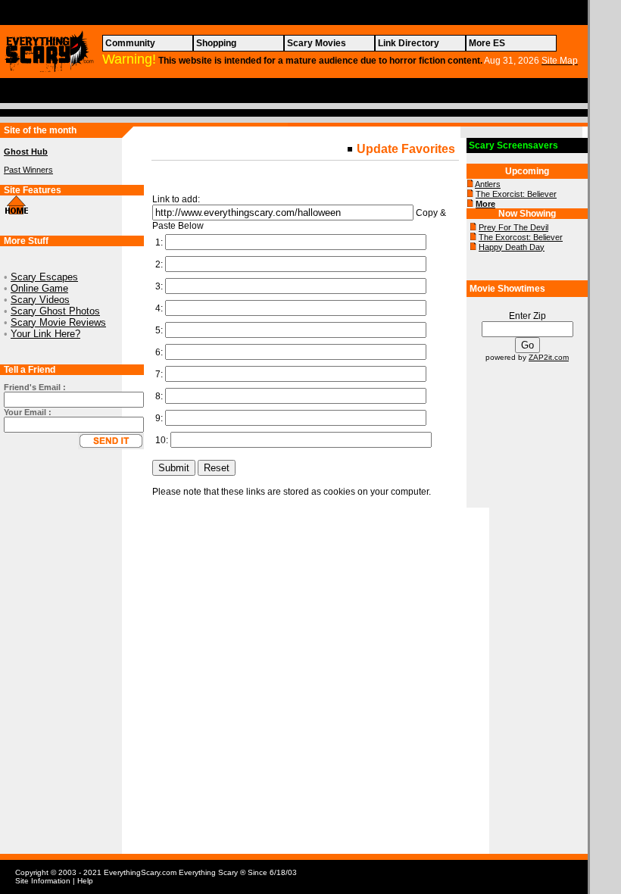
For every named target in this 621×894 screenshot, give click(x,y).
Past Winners (28, 169)
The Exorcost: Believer (521, 237)
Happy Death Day (512, 247)
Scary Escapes (44, 277)
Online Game (39, 288)
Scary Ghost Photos (55, 311)
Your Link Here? (45, 333)
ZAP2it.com (549, 357)
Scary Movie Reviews (58, 322)
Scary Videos (40, 299)
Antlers (488, 184)
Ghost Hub (26, 151)
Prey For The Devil (513, 227)
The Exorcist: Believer (516, 193)
